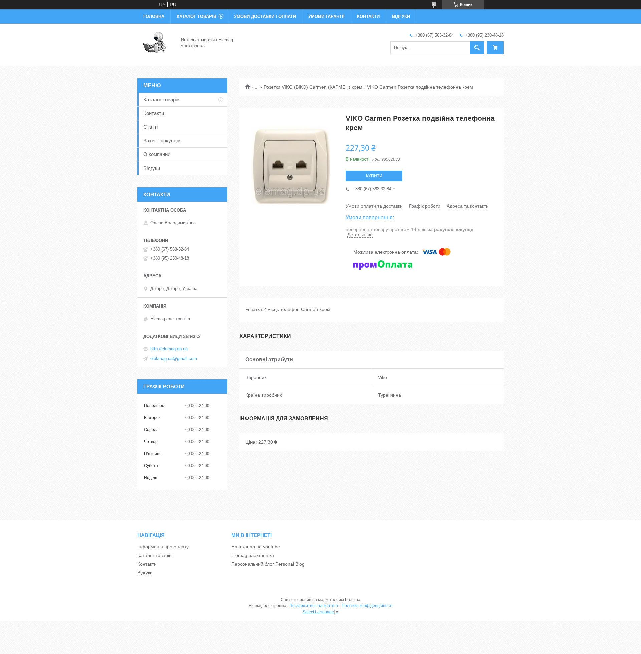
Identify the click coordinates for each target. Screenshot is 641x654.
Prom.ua (352, 599)
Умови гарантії (326, 16)
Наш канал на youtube (255, 546)
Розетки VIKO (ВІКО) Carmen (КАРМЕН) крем (313, 87)
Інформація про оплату (163, 546)
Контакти (368, 16)
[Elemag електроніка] (155, 42)
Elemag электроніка (252, 555)
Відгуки (401, 16)
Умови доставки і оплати (265, 16)
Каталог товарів (196, 16)
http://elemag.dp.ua (169, 348)
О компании (156, 154)
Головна (153, 16)
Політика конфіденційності (367, 605)
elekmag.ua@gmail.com (173, 358)
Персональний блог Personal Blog (268, 564)
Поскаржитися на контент (314, 605)
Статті (150, 127)
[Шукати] (477, 47)
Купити (374, 176)
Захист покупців (161, 140)
